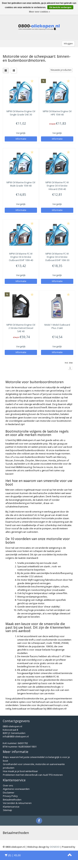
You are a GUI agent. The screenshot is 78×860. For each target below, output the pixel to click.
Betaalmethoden (12, 799)
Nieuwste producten (61, 69)
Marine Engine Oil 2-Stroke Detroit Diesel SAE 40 (21, 328)
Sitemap (7, 810)
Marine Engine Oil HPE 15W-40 (57, 113)
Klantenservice (11, 806)
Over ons (8, 785)
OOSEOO (55, 846)
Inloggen (68, 43)
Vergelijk (21, 133)
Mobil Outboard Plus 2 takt (57, 326)
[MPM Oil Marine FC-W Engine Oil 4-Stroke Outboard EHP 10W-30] (57, 234)
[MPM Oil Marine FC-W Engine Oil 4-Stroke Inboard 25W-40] (57, 163)
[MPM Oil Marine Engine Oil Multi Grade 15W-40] (21, 163)
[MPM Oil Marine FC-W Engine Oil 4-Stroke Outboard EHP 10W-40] (21, 234)
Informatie (21, 138)
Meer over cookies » (39, 11)
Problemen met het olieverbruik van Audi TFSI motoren (33, 774)
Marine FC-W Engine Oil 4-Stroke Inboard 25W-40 (57, 185)
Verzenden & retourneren (17, 803)
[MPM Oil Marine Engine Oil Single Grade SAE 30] (21, 92)
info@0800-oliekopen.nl (16, 736)
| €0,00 (14, 855)
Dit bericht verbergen (60, 7)
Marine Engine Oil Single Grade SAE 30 (21, 113)
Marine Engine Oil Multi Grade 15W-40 (21, 184)
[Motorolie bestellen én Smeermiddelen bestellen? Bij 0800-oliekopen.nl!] (39, 27)
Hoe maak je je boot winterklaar (20, 771)
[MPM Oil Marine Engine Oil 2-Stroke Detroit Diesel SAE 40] (21, 305)
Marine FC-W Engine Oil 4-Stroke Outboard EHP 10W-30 (57, 257)
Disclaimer (8, 792)
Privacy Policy (10, 796)
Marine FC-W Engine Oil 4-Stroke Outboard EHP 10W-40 (21, 257)
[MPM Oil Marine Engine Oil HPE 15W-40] (57, 92)
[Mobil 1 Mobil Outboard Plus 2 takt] (57, 305)
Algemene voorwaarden (16, 789)
